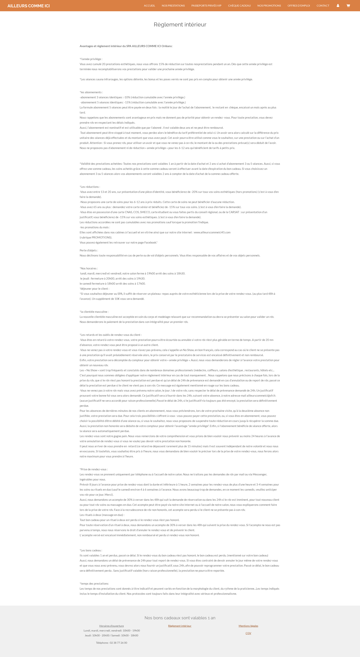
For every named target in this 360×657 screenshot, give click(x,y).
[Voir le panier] (348, 5)
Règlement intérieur (179, 625)
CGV (248, 633)
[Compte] (338, 5)
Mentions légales (248, 625)
